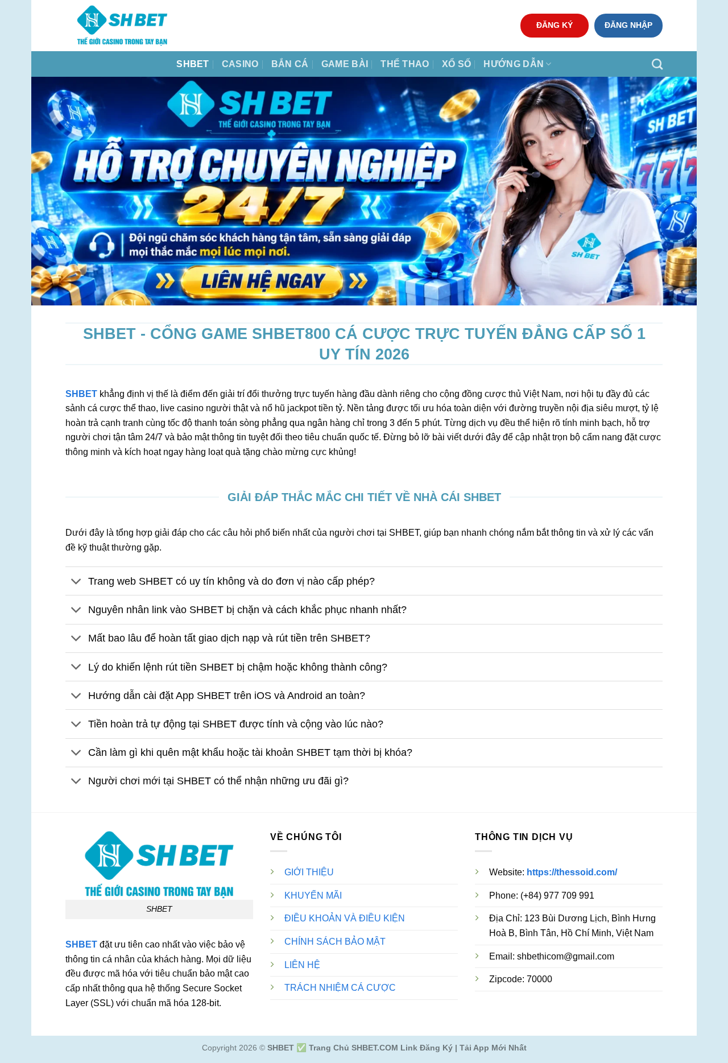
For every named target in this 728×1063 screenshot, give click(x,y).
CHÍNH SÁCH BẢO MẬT (335, 941)
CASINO (240, 64)
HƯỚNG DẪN (513, 64)
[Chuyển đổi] (76, 582)
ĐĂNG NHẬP (628, 25)
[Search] (657, 64)
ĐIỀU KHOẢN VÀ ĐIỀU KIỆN (344, 918)
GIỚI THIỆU (309, 872)
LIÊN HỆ (302, 965)
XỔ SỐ (456, 64)
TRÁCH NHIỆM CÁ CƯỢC (340, 987)
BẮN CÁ (290, 64)
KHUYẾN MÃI (313, 895)
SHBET (192, 64)
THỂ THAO (404, 64)
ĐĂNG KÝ (554, 25)
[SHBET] (122, 26)
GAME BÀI (345, 64)
